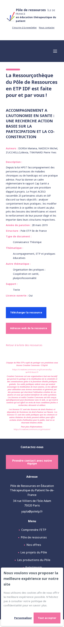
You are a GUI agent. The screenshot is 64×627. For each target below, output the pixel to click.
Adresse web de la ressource (28, 328)
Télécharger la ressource (26, 312)
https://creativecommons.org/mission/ (32, 429)
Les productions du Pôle (33, 560)
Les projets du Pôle (33, 552)
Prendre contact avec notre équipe (32, 462)
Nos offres (33, 545)
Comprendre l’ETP (33, 530)
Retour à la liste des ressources (24, 345)
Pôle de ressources (34, 537)
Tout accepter (47, 618)
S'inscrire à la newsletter (24, 27)
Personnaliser (23, 618)
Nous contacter (47, 27)
